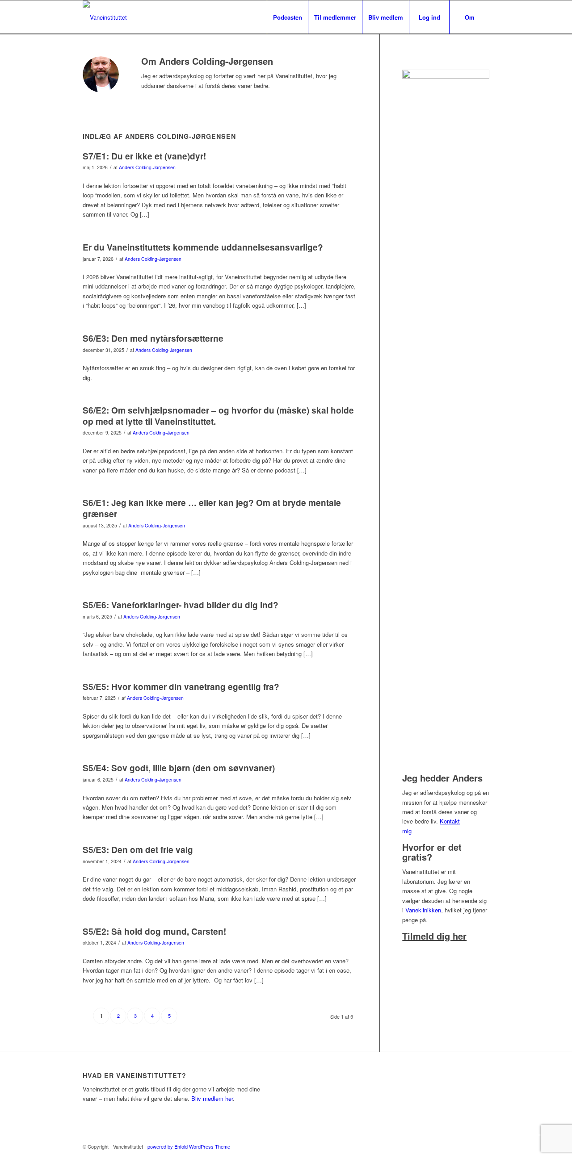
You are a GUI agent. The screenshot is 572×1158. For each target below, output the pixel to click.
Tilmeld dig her (434, 935)
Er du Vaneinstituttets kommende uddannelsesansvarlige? (203, 247)
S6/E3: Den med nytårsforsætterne (153, 338)
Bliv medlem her (212, 1098)
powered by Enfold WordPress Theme (188, 1146)
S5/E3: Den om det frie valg (138, 850)
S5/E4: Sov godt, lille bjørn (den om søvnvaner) (179, 768)
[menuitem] (287, 17)
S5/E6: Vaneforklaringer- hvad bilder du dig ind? (180, 605)
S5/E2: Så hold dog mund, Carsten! (154, 931)
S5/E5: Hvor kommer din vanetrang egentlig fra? (181, 687)
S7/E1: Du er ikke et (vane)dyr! (144, 156)
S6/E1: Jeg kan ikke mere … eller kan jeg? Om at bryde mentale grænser (212, 508)
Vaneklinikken (423, 910)
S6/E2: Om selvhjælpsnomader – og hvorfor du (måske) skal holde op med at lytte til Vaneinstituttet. (218, 415)
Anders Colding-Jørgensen (147, 167)
